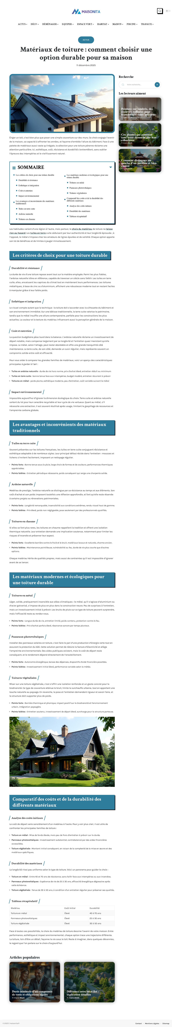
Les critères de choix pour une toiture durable (35, 174)
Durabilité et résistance (28, 180)
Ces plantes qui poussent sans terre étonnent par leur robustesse (139, 137)
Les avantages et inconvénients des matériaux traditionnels (35, 202)
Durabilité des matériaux (79, 211)
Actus (86, 40)
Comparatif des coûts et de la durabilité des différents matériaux (85, 199)
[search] (159, 11)
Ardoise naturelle (26, 213)
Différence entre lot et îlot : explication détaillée (83, 992)
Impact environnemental (29, 195)
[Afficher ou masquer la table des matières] (78, 167)
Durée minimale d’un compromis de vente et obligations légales (32, 992)
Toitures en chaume (27, 219)
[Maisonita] (86, 11)
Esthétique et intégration (29, 185)
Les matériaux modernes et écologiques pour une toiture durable (87, 176)
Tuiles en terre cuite (27, 208)
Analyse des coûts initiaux (80, 205)
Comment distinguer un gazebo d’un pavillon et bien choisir (139, 163)
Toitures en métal (76, 182)
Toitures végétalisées (78, 193)
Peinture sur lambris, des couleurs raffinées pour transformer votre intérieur (138, 111)
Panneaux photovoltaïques (80, 187)
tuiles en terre (38, 233)
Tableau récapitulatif (78, 216)
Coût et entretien (26, 190)
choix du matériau (82, 229)
